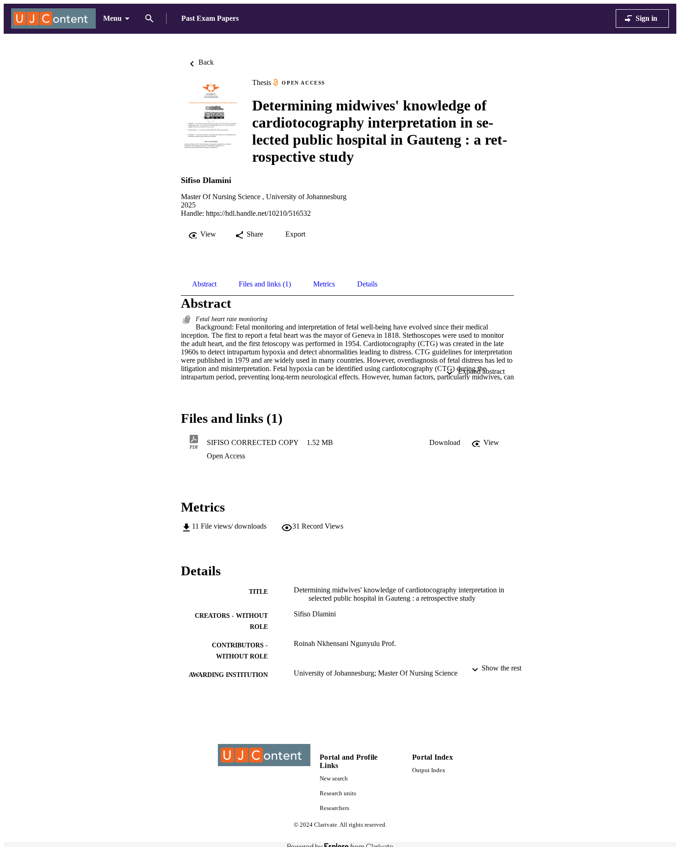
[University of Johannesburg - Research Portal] (53, 18)
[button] (445, 442)
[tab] (204, 284)
